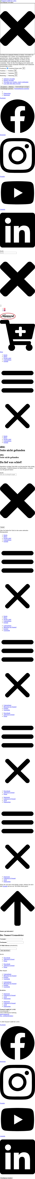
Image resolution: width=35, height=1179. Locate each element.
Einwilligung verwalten (6, 1178)
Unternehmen (7, 360)
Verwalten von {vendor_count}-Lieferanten (16, 82)
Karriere (6, 629)
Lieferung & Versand (10, 799)
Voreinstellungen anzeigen (22, 86)
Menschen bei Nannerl (10, 627)
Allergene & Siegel (9, 714)
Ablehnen (11, 86)
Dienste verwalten (9, 80)
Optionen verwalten (9, 79)
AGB (5, 800)
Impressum (7, 95)
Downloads (7, 713)
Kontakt (6, 361)
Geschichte (7, 630)
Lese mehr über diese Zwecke (12, 83)
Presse (5, 716)
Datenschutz (7, 93)
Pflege (5, 356)
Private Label (7, 358)
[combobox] (8, 253)
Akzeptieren (4, 86)
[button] (17, 28)
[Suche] (0, 306)
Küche (5, 355)
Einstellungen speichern (7, 88)
